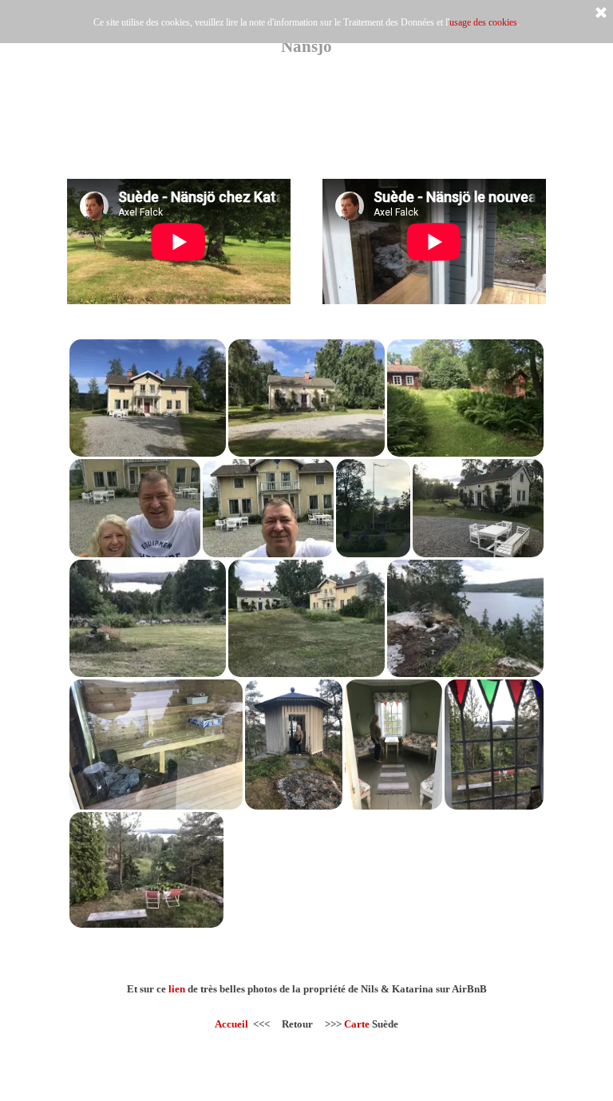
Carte (357, 1024)
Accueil (231, 1024)
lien (176, 989)
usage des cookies (483, 22)
